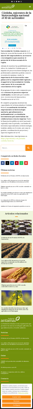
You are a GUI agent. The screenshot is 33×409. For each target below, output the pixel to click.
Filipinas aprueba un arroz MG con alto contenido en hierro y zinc (16, 187)
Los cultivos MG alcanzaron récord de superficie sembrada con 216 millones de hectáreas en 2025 (15, 181)
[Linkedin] (16, 1)
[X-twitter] (14, 1)
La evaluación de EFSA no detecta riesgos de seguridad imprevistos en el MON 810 (14, 200)
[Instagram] (21, 1)
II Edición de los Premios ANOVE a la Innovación (15, 176)
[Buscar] (28, 148)
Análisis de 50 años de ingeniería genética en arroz (15, 206)
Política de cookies (23, 393)
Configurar (16, 405)
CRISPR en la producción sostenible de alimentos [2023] (15, 362)
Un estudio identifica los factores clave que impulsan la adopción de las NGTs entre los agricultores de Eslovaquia (16, 194)
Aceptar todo (16, 397)
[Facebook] (12, 1)
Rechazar (16, 401)
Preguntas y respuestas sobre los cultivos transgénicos (13, 372)
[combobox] (13, 148)
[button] (30, 6)
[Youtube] (19, 1)
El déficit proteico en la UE (8, 367)
